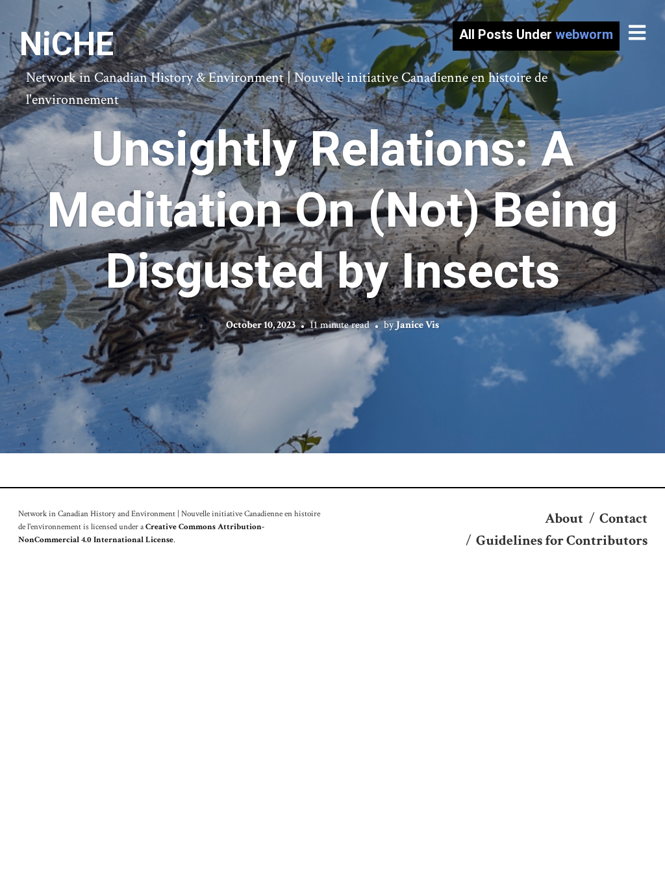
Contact (623, 518)
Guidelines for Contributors (561, 540)
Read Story (332, 226)
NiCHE (66, 44)
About (564, 518)
